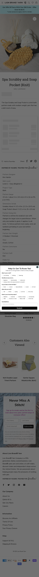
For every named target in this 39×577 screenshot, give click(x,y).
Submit (19, 308)
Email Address (5, 302)
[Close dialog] (37, 267)
